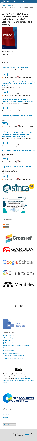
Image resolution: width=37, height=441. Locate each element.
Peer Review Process (10, 335)
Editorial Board (8, 343)
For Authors (6, 414)
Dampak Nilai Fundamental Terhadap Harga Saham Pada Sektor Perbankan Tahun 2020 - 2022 (17, 67)
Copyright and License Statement (13, 358)
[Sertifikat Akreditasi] (18, 212)
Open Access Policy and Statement (14, 355)
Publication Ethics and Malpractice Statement (17, 345)
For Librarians (6, 417)
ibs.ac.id (27, 434)
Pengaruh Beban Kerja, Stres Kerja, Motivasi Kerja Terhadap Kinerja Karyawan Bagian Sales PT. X (17, 116)
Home (3, 5)
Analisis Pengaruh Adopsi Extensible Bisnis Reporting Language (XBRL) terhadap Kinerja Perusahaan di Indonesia (18, 83)
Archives (9, 5)
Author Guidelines (9, 348)
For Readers (6, 412)
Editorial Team (8, 340)
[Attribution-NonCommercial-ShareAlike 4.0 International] (18, 369)
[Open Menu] (1, 1)
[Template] (14, 329)
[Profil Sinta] (18, 193)
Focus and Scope (9, 338)
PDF (5, 74)
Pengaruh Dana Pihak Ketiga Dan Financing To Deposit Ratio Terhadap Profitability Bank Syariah (17, 100)
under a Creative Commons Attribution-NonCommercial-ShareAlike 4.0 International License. (18, 380)
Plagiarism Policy (9, 350)
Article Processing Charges (11, 353)
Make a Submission (9, 425)
